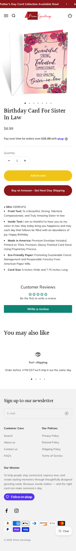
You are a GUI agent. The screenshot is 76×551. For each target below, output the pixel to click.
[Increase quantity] (25, 161)
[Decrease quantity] (9, 161)
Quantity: (9, 153)
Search (8, 436)
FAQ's (7, 455)
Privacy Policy (50, 436)
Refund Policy (50, 442)
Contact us (11, 449)
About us (9, 442)
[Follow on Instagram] (16, 510)
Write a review (38, 309)
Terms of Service (52, 455)
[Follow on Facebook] (6, 510)
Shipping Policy (51, 449)
